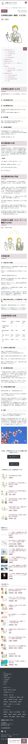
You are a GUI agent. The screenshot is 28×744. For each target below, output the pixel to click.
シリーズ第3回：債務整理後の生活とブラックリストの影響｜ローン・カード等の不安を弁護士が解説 (18, 559)
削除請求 (19, 701)
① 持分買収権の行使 (10, 51)
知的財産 (19, 714)
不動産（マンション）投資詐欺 (14, 704)
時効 (16, 546)
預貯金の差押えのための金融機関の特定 (17, 645)
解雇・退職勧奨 (12, 716)
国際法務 (14, 714)
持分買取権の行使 (7, 59)
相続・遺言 (11, 694)
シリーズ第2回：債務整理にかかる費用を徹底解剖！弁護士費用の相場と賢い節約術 (18, 567)
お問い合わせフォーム (14, 456)
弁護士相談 (11, 546)
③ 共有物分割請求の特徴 (11, 78)
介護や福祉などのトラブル (9, 692)
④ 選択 (8, 80)
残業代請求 (6, 701)
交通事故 (5, 699)
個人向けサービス (7, 687)
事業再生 (5, 714)
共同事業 (15, 640)
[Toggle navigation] (26, 2)
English (10, 736)
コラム (5, 684)
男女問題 (11, 608)
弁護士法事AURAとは (8, 674)
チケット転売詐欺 (7, 706)
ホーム (2, 7)
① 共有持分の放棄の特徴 (11, 75)
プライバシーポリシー (6, 734)
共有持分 (6, 19)
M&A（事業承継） (17, 712)
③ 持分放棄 (8, 55)
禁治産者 (20, 592)
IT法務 (23, 712)
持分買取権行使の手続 (8, 61)
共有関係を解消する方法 (9, 49)
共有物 (14, 494)
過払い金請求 (21, 546)
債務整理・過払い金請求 (13, 699)
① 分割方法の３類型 (10, 68)
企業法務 (11, 712)
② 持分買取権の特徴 (10, 77)
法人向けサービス (7, 709)
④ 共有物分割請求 (10, 57)
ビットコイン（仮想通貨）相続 (9, 697)
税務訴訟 (10, 714)
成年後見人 (11, 592)
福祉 (16, 624)
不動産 (10, 510)
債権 (2, 19)
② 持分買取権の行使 (10, 53)
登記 (15, 518)
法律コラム (7, 7)
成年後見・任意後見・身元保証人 (10, 689)
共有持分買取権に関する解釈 (15, 475)
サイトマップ (15, 734)
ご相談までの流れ (7, 677)
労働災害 (20, 699)
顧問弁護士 (6, 694)
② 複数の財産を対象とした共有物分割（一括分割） (14, 71)
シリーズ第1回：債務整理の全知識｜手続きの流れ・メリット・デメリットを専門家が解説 (18, 575)
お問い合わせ (4, 736)
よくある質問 (6, 679)
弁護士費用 (6, 675)
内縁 (10, 632)
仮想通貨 (11, 647)
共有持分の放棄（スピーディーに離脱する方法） (13, 64)
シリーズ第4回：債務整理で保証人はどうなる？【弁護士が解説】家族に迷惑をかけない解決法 (18, 551)
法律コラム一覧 (14, 464)
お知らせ (5, 682)
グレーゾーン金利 (12, 543)
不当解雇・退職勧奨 (13, 701)
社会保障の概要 (12, 653)
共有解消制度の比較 (8, 73)
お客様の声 (6, 681)
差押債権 (20, 647)
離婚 (22, 697)
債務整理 (11, 537)
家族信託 (18, 697)
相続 (16, 592)
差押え (15, 647)
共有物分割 (6, 66)
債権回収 (5, 704)
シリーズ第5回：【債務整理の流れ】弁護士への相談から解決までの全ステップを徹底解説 (18, 534)
